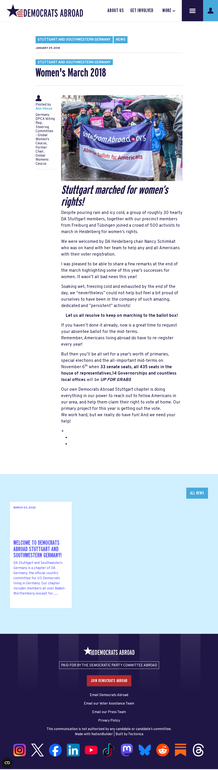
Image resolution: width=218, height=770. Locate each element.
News (120, 40)
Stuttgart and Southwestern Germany (74, 40)
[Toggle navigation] (192, 10)
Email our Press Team (109, 712)
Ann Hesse (44, 109)
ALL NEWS (197, 493)
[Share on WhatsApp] (4, 745)
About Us (116, 10)
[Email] (4, 754)
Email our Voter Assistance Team (109, 704)
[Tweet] (4, 736)
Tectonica (135, 734)
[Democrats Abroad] (44, 10)
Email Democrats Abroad (109, 695)
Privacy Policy (109, 721)
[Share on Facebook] (4, 727)
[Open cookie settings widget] (7, 763)
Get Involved (141, 10)
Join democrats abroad (109, 681)
